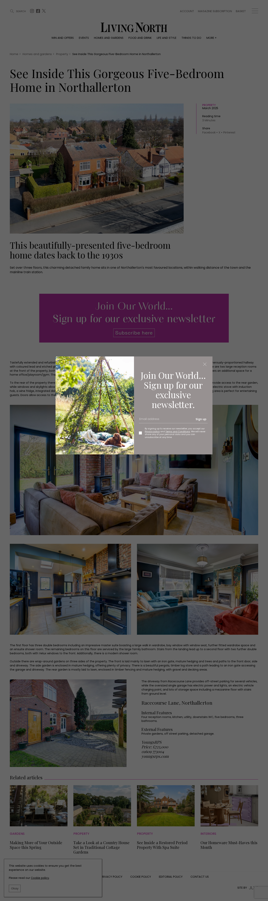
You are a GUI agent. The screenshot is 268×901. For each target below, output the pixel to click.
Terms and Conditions (177, 431)
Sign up (201, 419)
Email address (148, 420)
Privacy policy (152, 431)
